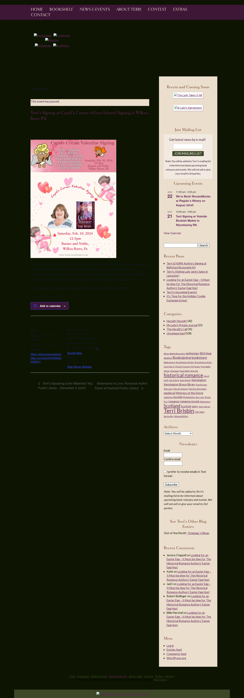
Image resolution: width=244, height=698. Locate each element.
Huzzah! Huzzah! (177, 321)
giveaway (174, 371)
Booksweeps (169, 362)
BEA (202, 353)
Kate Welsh (185, 380)
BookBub (168, 358)
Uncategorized (176, 333)
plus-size (200, 397)
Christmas (195, 366)
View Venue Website (79, 367)
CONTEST (149, 676)
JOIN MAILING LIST (117, 676)
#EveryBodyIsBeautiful (174, 353)
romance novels (190, 401)
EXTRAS (159, 676)
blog (208, 353)
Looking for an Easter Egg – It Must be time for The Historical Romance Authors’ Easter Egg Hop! (188, 284)
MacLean (168, 389)
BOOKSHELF (61, 9)
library (191, 384)
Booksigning (182, 357)
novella (177, 397)
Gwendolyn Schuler (189, 371)
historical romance (183, 375)
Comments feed (176, 654)
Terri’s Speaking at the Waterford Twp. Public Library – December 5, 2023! (65, 385)
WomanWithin (181, 416)
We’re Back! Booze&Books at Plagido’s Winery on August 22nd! (193, 200)
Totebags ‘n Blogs (198, 533)
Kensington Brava (175, 384)
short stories (204, 406)
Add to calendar (50, 306)
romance (173, 401)
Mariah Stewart (180, 389)
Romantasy (205, 401)
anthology (192, 353)
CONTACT (169, 676)
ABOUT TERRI (135, 676)
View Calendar (172, 233)
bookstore (199, 357)
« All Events (39, 89)
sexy (195, 406)
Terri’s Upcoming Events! (182, 292)
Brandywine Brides (185, 362)
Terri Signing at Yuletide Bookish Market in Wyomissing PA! (191, 220)
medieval (169, 393)
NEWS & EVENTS (95, 9)
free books (206, 366)
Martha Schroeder (198, 389)
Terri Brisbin (179, 410)
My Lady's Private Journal (182, 325)
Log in (170, 645)
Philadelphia (189, 397)
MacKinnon (201, 384)
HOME (72, 676)
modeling (168, 397)
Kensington (199, 380)
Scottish (186, 406)
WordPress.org (176, 658)
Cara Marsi (169, 366)
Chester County (182, 366)
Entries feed (174, 649)
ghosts (167, 371)
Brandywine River (203, 362)
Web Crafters (160, 679)
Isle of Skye (174, 380)
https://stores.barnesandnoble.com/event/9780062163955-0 (46, 357)
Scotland (172, 405)
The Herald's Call (177, 329)
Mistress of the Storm (189, 393)
